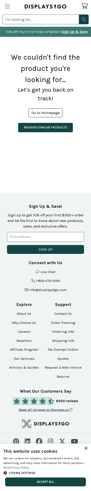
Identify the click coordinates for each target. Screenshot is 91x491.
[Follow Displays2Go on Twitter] (62, 441)
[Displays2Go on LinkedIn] (27, 441)
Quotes (63, 358)
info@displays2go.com (47, 290)
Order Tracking (63, 323)
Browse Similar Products (45, 127)
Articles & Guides (24, 367)
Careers (24, 331)
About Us (24, 313)
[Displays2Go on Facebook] (39, 441)
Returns (63, 376)
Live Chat (47, 272)
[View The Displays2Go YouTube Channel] (74, 441)
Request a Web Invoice (63, 367)
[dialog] (45, 467)
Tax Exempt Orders (63, 349)
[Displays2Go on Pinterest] (16, 441)
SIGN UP (45, 249)
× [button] (86, 448)
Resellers (24, 341)
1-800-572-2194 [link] (48, 281)
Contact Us (63, 313)
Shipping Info (63, 341)
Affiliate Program (24, 349)
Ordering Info (63, 331)
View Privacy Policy (16, 468)
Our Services (24, 358)
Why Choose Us (24, 323)
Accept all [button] (45, 482)
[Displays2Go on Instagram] (50, 441)
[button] (84, 19)
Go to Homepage (46, 113)
